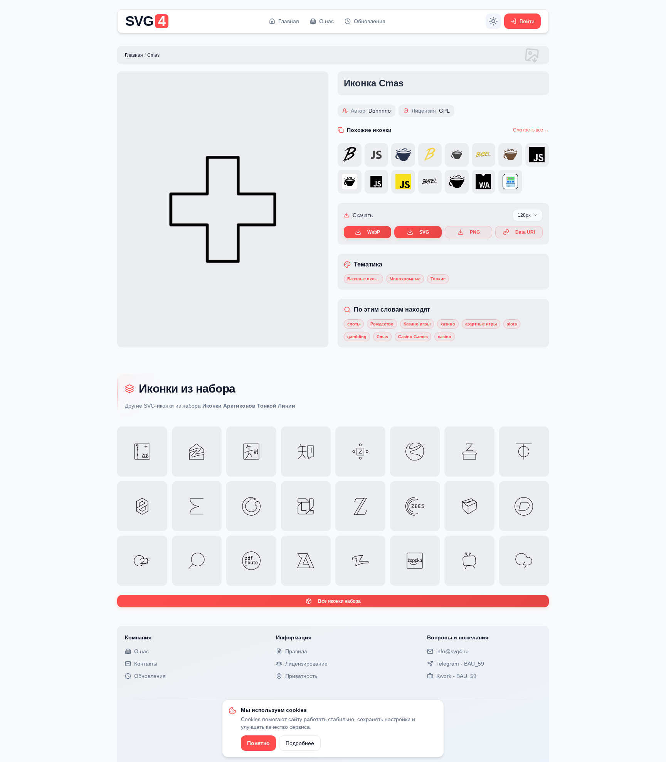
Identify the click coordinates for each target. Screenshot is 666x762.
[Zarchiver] (306, 561)
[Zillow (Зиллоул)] (197, 452)
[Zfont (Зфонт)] (469, 452)
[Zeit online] (360, 506)
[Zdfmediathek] (142, 561)
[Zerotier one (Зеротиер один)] (524, 452)
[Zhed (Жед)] (360, 452)
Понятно (258, 743)
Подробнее (300, 743)
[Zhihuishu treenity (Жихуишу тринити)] (251, 452)
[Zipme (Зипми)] (142, 452)
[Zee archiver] (469, 506)
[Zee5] (415, 506)
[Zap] (524, 561)
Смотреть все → (531, 130)
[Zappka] (415, 561)
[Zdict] (197, 561)
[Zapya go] (360, 561)
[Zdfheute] (251, 561)
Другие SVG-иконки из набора (210, 406)
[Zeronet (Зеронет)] (142, 506)
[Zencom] (251, 506)
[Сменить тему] (493, 21)
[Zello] (306, 506)
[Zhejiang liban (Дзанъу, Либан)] (415, 452)
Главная (134, 55)
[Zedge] (524, 506)
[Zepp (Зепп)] (197, 506)
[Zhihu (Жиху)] (306, 452)
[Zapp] (469, 561)
